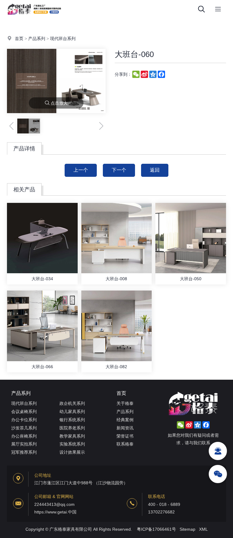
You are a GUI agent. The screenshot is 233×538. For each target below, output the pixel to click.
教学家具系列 (72, 436)
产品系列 (36, 38)
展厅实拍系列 (24, 444)
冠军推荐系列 (24, 452)
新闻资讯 (124, 427)
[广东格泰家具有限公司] (34, 16)
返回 (155, 170)
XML (203, 529)
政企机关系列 (72, 403)
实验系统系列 (72, 444)
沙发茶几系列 (24, 427)
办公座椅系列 (24, 436)
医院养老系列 (72, 427)
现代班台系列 (63, 38)
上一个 (80, 170)
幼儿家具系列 (72, 411)
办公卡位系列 (24, 419)
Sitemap (187, 529)
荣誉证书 (124, 436)
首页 (19, 38)
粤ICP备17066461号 (156, 529)
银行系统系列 (72, 419)
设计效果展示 (72, 452)
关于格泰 (124, 403)
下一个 (119, 170)
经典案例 (124, 419)
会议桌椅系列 (24, 411)
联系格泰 (124, 444)
